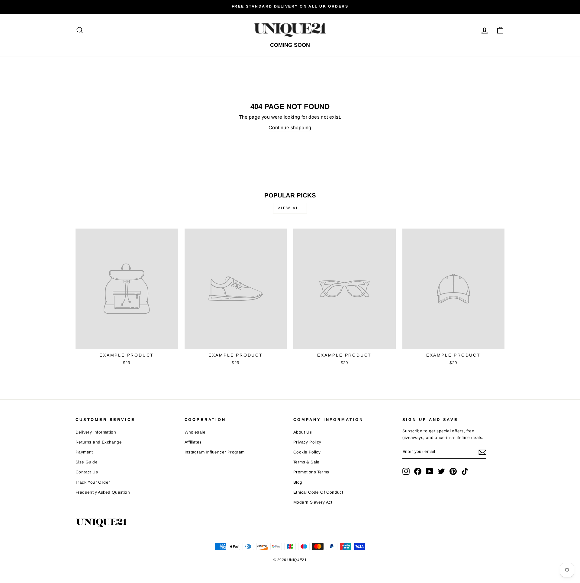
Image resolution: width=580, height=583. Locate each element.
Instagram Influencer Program (215, 452)
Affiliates (193, 442)
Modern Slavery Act (312, 502)
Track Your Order (93, 482)
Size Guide (87, 462)
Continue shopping (290, 127)
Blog (297, 482)
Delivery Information (96, 432)
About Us (302, 432)
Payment (84, 452)
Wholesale (195, 432)
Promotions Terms (311, 472)
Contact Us (87, 472)
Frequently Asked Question (103, 492)
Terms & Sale (306, 462)
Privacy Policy (307, 442)
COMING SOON (290, 45)
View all (290, 208)
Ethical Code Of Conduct (318, 492)
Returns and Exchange (99, 442)
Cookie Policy (307, 452)
